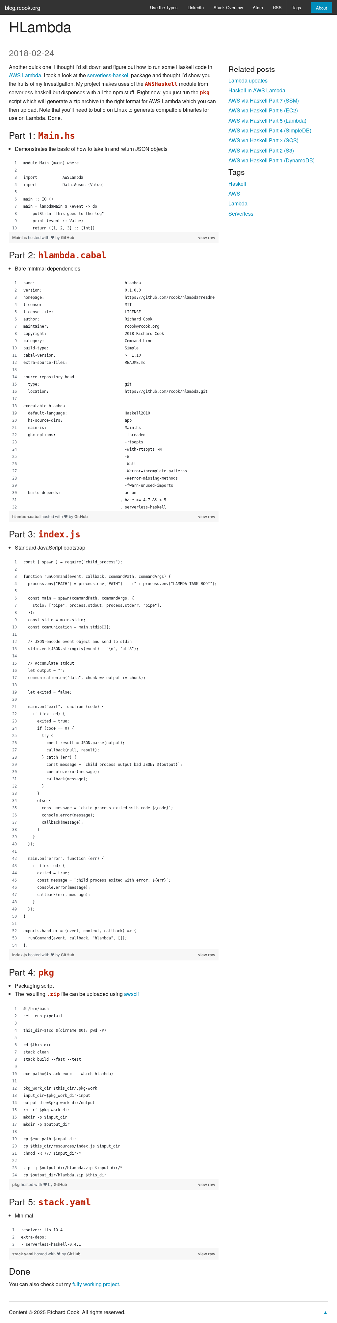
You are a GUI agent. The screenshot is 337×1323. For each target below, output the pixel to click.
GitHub (67, 237)
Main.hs (20, 237)
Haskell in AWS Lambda (256, 90)
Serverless (240, 213)
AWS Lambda (25, 75)
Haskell (237, 183)
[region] (114, 195)
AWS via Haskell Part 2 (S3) (261, 150)
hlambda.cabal (26, 516)
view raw (206, 237)
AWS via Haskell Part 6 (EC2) (263, 110)
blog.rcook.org (22, 7)
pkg (16, 1184)
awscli (131, 994)
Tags (296, 7)
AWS (234, 193)
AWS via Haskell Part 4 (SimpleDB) (269, 130)
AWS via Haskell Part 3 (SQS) (263, 140)
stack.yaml (23, 1253)
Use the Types (164, 7)
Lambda (237, 203)
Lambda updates (248, 80)
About (321, 8)
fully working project (95, 1284)
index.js (20, 954)
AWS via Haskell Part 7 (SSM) (263, 100)
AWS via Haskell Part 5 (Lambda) (267, 120)
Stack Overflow (228, 7)
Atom (258, 7)
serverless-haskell (108, 75)
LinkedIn (196, 7)
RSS (277, 7)
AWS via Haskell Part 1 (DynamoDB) (271, 160)
